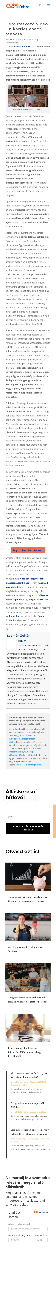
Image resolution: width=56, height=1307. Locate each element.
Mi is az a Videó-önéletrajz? (20, 46)
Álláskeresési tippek (20, 1139)
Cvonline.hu (16, 729)
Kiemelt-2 (15, 1082)
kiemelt (32, 1139)
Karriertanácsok (12, 42)
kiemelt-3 (15, 1112)
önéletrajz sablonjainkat (29, 764)
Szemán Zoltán (14, 39)
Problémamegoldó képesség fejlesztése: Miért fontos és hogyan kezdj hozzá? (26, 1052)
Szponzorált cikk (18, 1085)
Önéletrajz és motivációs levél (33, 1082)
